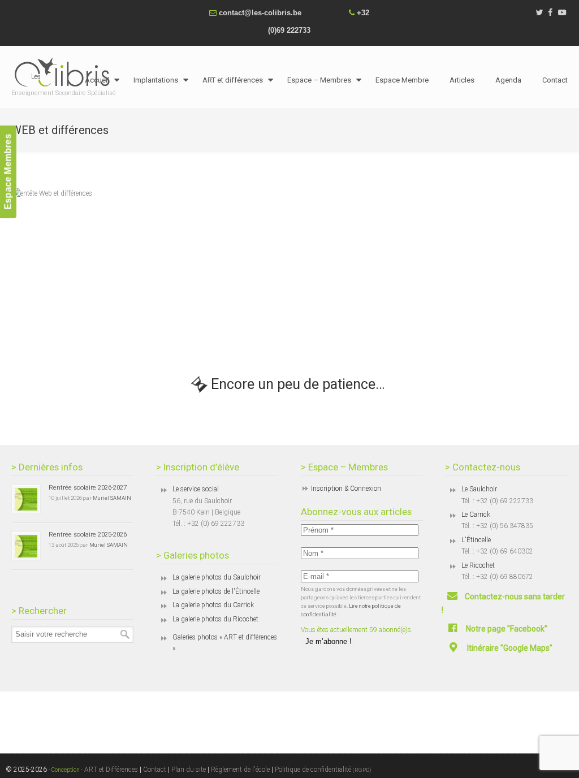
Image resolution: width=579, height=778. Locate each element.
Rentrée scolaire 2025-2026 (88, 534)
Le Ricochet (478, 565)
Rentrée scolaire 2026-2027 (88, 487)
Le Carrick (475, 514)
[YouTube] (562, 12)
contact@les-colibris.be (260, 12)
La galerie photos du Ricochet (215, 619)
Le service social (195, 489)
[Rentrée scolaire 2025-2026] (26, 546)
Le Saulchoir (479, 489)
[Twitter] (539, 12)
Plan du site (188, 769)
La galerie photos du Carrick (213, 605)
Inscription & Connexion (346, 488)
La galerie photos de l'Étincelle (216, 591)
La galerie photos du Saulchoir (216, 577)
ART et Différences (110, 769)
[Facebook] (551, 12)
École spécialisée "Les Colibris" (65, 71)
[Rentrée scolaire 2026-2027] (26, 499)
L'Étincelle (476, 540)
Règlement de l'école (240, 769)
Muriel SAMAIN (112, 498)
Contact (154, 769)
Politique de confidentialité (323, 769)
